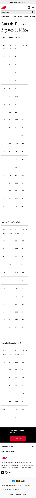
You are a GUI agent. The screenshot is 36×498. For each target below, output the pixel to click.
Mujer (20, 16)
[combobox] (18, 12)
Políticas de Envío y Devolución (10, 489)
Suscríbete (18, 438)
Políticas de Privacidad (23, 485)
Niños (26, 16)
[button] (5, 16)
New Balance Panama (20, 494)
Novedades (5, 16)
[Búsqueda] (32, 12)
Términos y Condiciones (8, 485)
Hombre (13, 16)
